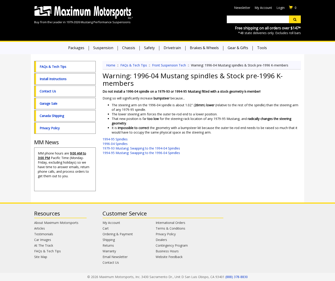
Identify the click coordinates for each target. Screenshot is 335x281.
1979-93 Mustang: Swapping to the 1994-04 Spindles (141, 148)
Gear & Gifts (238, 47)
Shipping (109, 240)
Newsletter (242, 7)
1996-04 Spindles (115, 144)
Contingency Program (172, 245)
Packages (76, 47)
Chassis (128, 47)
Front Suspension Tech (169, 65)
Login (280, 7)
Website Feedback (169, 257)
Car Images (42, 240)
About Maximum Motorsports (56, 222)
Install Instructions (53, 79)
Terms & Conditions (170, 228)
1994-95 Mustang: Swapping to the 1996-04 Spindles (141, 153)
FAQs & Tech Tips (53, 66)
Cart (106, 228)
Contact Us (48, 91)
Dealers (161, 240)
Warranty (109, 251)
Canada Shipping (52, 116)
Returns (108, 245)
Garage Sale (48, 103)
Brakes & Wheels (204, 47)
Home (110, 65)
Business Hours (167, 251)
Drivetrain (172, 47)
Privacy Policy (50, 128)
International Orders (170, 222)
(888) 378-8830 (236, 277)
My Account (263, 7)
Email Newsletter (115, 257)
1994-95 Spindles (115, 139)
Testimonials (43, 234)
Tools (262, 47)
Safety (149, 47)
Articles (39, 228)
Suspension (103, 47)
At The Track (43, 245)
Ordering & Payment (118, 234)
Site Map (40, 257)
